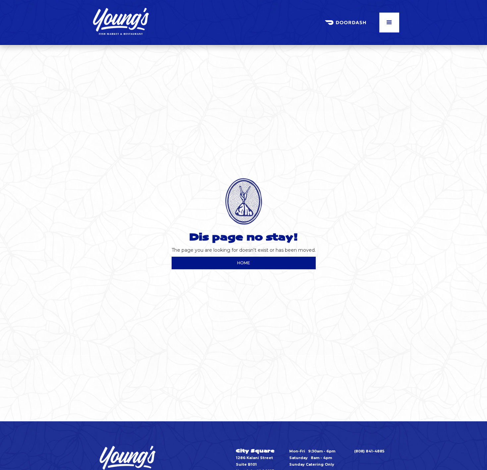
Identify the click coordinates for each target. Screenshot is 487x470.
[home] (121, 22)
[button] (389, 22)
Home (243, 262)
